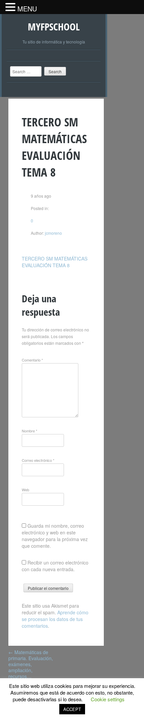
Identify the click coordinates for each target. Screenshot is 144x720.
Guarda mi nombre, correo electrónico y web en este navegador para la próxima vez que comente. (55, 535)
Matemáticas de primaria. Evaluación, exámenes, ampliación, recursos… (30, 664)
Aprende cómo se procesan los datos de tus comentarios (55, 619)
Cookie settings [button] (108, 699)
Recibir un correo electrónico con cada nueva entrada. (55, 566)
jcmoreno (53, 233)
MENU (27, 8)
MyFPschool (54, 26)
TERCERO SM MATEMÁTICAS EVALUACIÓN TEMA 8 (54, 262)
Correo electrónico (38, 460)
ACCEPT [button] (72, 709)
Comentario (32, 360)
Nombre (29, 430)
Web (25, 489)
